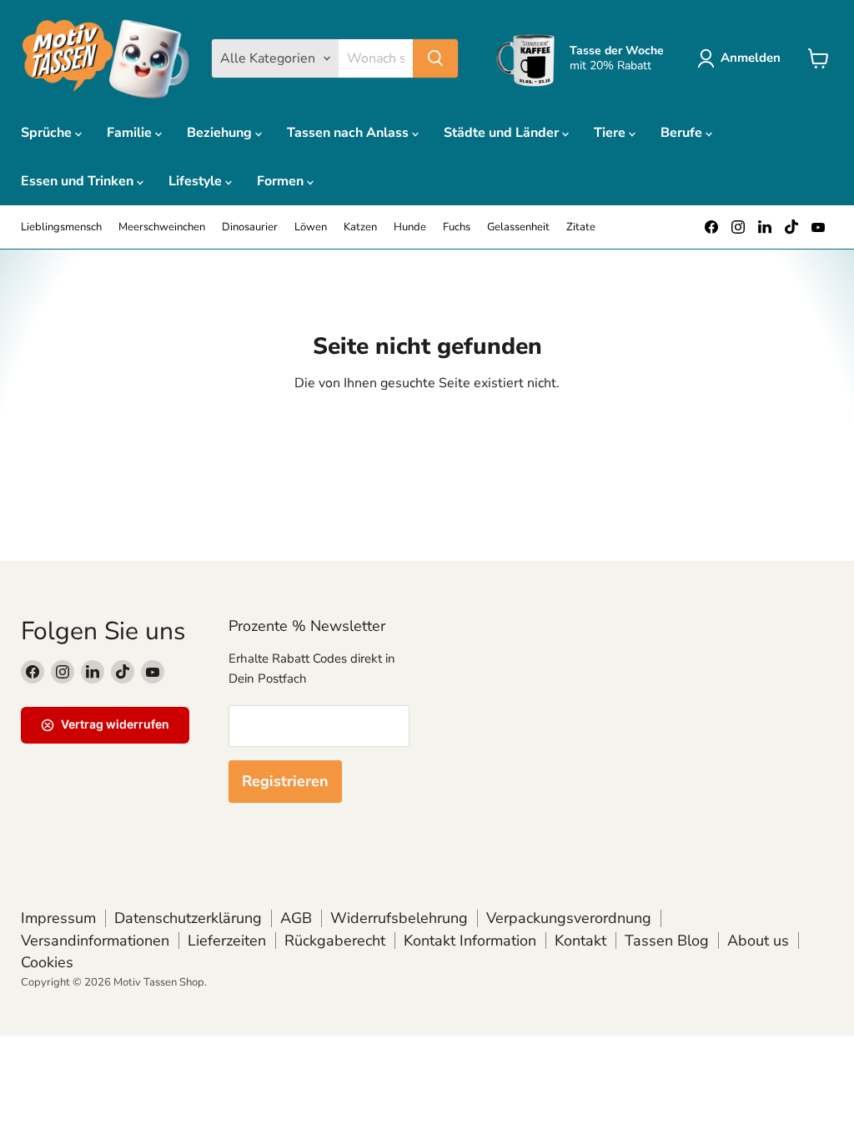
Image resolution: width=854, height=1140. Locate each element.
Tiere (611, 133)
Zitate (580, 227)
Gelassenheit (518, 227)
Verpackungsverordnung (568, 918)
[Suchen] (435, 58)
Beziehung (221, 133)
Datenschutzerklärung (188, 918)
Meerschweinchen (161, 227)
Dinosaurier (250, 227)
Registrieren (285, 781)
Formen (282, 181)
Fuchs (456, 227)
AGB (296, 918)
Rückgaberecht (334, 941)
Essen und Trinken (79, 181)
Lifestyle (196, 181)
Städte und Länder (503, 133)
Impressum (58, 918)
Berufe (683, 133)
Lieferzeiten (227, 941)
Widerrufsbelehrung (399, 918)
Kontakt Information (470, 941)
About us (758, 941)
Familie (131, 133)
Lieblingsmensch (61, 227)
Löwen (310, 227)
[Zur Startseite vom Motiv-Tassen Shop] (106, 58)
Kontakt (580, 941)
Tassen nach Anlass (349, 133)
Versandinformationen (95, 941)
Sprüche (48, 133)
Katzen (360, 227)
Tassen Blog (667, 941)
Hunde (410, 227)
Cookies (47, 962)
